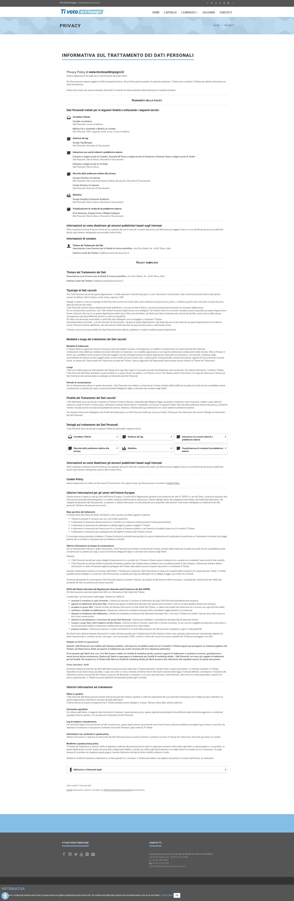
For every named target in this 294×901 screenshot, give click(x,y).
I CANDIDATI (188, 12)
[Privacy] (232, 3)
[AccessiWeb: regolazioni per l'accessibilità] (5, 895)
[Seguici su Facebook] (207, 3)
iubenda (69, 790)
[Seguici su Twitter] (216, 3)
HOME (156, 12)
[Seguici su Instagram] (212, 3)
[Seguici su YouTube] (220, 3)
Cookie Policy (173, 483)
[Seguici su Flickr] (224, 3)
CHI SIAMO (209, 12)
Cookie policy (166, 895)
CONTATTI (226, 12)
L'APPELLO (170, 12)
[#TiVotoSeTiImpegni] (82, 11)
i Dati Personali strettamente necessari (117, 790)
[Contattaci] (228, 3)
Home (216, 25)
